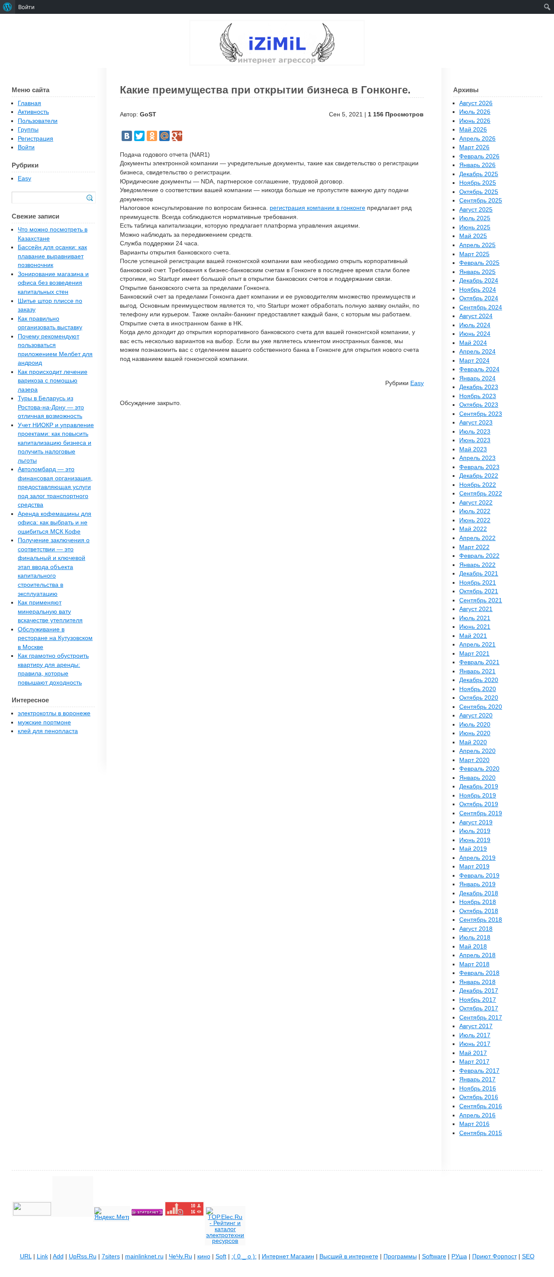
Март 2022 (474, 547)
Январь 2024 (477, 378)
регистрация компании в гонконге (317, 208)
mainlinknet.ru (144, 1256)
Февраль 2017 (479, 1071)
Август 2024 (476, 316)
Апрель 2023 (477, 458)
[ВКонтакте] (127, 136)
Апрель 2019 (477, 858)
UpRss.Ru (83, 1256)
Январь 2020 (477, 778)
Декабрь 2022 (478, 476)
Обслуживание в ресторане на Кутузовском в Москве (55, 638)
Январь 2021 (477, 671)
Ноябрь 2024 (477, 289)
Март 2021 (474, 653)
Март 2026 (474, 147)
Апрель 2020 (477, 751)
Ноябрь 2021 (477, 582)
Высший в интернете (348, 1256)
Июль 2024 (474, 325)
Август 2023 (476, 422)
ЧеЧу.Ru (180, 1256)
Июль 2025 (474, 218)
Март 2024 (474, 360)
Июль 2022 (474, 511)
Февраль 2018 (479, 973)
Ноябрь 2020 (477, 689)
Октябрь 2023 (478, 405)
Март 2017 (474, 1061)
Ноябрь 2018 (477, 902)
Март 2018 (474, 964)
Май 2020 (473, 742)
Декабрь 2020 (478, 680)
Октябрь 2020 (478, 698)
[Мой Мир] (164, 136)
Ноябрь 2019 (477, 795)
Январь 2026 (477, 165)
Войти (26, 147)
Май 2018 (473, 946)
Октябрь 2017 (478, 1008)
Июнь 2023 (474, 440)
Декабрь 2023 (478, 387)
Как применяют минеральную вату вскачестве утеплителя (50, 611)
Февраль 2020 (479, 769)
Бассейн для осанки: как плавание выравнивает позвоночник (52, 256)
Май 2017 (473, 1053)
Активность (33, 112)
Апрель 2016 (477, 1115)
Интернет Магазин (288, 1256)
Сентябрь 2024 (480, 307)
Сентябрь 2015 (480, 1133)
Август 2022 (476, 502)
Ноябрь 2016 (477, 1088)
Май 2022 (473, 529)
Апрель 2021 (477, 644)
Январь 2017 (477, 1079)
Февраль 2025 (479, 263)
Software (434, 1256)
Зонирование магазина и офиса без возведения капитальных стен (53, 283)
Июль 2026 (474, 112)
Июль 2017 (474, 1035)
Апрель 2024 (477, 351)
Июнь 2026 (474, 121)
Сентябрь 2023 (480, 414)
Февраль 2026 (479, 156)
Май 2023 (473, 449)
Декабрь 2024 (478, 280)
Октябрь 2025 (478, 192)
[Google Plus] (177, 136)
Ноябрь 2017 (477, 1000)
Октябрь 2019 (478, 804)
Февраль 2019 (479, 875)
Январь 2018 (477, 982)
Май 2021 (473, 636)
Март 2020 (474, 760)
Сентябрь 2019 (480, 813)
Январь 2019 (477, 884)
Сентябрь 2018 (480, 920)
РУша (459, 1256)
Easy (417, 383)
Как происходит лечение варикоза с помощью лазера (52, 381)
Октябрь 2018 (478, 911)
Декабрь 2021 (478, 573)
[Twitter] (139, 136)
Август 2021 (476, 609)
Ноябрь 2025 (477, 183)
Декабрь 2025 (478, 174)
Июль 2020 (474, 724)
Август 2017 (476, 1026)
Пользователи (38, 121)
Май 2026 (473, 129)
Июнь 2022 (474, 520)
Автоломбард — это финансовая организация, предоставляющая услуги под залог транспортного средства (55, 487)
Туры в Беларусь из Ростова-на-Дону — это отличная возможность (51, 407)
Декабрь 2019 (478, 786)
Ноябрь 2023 (477, 396)
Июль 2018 (474, 937)
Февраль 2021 (479, 662)
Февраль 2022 (479, 556)
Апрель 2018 (477, 955)
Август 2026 (476, 103)
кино (203, 1256)
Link (42, 1256)
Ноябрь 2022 (477, 485)
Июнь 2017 (474, 1044)
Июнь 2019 (474, 840)
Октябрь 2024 (478, 298)
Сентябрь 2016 (480, 1106)
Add (58, 1256)
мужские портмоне (44, 722)
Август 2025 (476, 209)
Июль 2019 (474, 831)
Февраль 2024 (479, 369)
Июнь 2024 (474, 334)
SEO (528, 1256)
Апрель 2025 (477, 245)
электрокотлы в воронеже (54, 713)
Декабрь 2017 (478, 991)
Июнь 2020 (474, 733)
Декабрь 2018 (478, 893)
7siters (111, 1256)
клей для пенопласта (48, 731)
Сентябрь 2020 (480, 707)
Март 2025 (474, 254)
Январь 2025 (477, 272)
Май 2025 (473, 236)
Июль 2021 (474, 618)
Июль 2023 (474, 431)
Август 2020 (476, 715)
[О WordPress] (7, 7)
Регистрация (35, 138)
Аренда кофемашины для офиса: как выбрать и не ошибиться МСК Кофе (54, 523)
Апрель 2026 (477, 138)
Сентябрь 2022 (480, 493)
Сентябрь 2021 (480, 600)
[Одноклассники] (152, 136)
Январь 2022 (477, 565)
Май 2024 (473, 343)
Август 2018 (476, 929)
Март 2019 (474, 866)
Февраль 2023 (479, 467)
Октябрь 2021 (478, 591)
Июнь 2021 (474, 627)
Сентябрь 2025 (480, 200)
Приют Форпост (494, 1256)
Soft (221, 1256)
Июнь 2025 (474, 227)
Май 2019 (473, 849)
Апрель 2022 (477, 538)
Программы (400, 1256)
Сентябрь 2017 (480, 1017)
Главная (29, 103)
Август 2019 (476, 822)
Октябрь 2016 (478, 1097)
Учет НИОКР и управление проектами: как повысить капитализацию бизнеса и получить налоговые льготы (56, 443)
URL (26, 1256)
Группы (28, 129)
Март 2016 (474, 1124)
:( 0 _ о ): (244, 1256)
